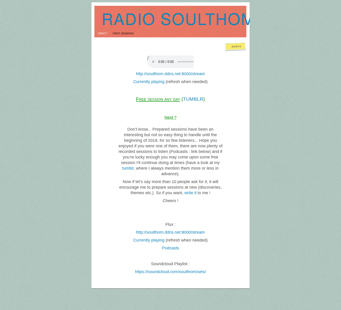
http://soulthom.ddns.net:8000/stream (170, 73)
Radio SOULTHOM (178, 18)
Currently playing (148, 81)
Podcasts (170, 248)
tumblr (128, 168)
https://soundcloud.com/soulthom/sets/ (170, 271)
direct (103, 33)
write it (190, 193)
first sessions (123, 33)
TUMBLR (193, 99)
